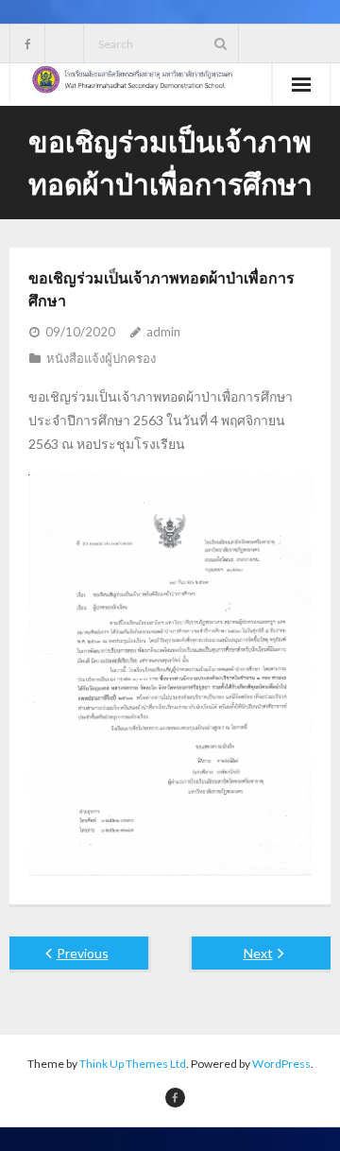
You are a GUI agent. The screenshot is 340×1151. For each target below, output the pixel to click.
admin (163, 331)
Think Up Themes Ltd (132, 1064)
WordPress (281, 1064)
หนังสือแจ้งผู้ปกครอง (101, 358)
